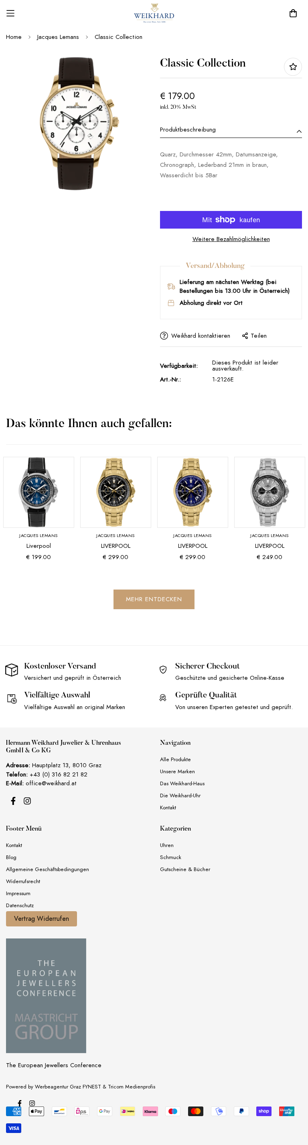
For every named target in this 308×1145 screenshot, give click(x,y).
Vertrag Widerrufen (41, 918)
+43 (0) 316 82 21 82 (58, 774)
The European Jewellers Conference (53, 1065)
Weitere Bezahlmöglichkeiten (231, 239)
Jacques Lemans (58, 37)
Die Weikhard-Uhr (180, 795)
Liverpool (38, 546)
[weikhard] (154, 13)
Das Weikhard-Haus (182, 783)
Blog (11, 857)
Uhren (167, 845)
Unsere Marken (177, 771)
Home (14, 37)
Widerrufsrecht (23, 881)
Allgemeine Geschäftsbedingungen (47, 869)
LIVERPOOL (115, 546)
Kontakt (168, 807)
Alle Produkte (175, 759)
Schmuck (170, 857)
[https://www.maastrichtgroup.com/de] (46, 995)
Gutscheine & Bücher (185, 869)
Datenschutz (20, 905)
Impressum (18, 893)
